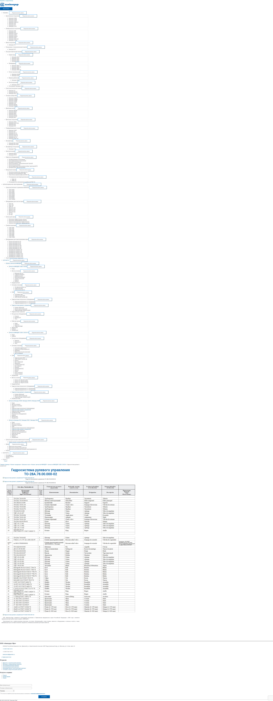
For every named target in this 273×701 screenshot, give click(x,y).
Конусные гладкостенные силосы (17, 219)
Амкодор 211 (12, 45)
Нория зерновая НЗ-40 (15, 241)
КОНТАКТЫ (6, 453)
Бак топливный (19, 353)
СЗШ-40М (11, 233)
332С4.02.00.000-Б (20, 290)
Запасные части (26, 464)
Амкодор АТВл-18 (13, 138)
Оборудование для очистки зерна (14, 201)
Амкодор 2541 (15, 58)
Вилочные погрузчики (12, 119)
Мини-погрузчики (10, 42)
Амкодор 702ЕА (13, 98)
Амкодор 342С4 (13, 36)
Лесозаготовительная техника (14, 51)
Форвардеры (12, 63)
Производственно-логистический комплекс (14, 668)
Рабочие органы (16, 321)
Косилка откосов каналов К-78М (17, 173)
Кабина (14, 329)
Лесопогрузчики (13, 82)
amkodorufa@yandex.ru (9, 654)
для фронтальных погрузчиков (17, 159)
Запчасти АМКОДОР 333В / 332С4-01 (19, 332)
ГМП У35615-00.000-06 (21, 359)
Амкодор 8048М (13, 106)
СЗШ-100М (12, 237)
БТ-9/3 (10, 214)
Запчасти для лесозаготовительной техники (17, 439)
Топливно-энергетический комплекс (12, 669)
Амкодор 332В (13, 18)
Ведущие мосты (19, 273)
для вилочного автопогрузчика (17, 167)
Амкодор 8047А (13, 104)
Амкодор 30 (12, 131)
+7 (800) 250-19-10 (6, 657)
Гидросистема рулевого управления (21, 305)
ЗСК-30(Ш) (12, 193)
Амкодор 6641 (12, 113)
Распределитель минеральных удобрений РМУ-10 (22, 182)
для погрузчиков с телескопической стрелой (21, 163)
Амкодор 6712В (13, 116)
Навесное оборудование (12, 157)
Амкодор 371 (12, 25)
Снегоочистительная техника (13, 88)
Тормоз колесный (19, 278)
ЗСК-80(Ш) (11, 198)
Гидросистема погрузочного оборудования (23, 299)
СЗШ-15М (11, 229)
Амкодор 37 (12, 90)
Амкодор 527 (12, 49)
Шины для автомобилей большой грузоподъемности (22, 449)
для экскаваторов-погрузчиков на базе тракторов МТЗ (23, 166)
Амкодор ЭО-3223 (13, 143)
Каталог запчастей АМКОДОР (13, 263)
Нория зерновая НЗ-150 (15, 248)
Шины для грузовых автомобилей (17, 447)
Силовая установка (17, 285)
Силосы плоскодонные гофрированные (19, 223)
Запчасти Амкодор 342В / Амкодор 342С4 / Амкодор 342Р (24, 400)
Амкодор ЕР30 (12, 155)
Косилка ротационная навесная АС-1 (18, 172)
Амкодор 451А (12, 122)
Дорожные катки (10, 108)
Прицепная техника (11, 169)
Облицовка (15, 327)
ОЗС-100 (11, 205)
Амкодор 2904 (15, 80)
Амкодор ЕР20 (12, 153)
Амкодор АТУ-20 (13, 134)
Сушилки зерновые (11, 225)
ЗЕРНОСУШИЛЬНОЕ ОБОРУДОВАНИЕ (12, 184)
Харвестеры (12, 54)
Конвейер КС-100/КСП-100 (16, 254)
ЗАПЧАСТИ (6, 260)
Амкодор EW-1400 (13, 144)
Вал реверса (18, 366)
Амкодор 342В (13, 21)
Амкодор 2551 (15, 59)
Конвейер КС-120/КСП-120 (16, 255)
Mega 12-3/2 (12, 207)
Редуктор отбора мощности (22, 349)
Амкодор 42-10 (13, 137)
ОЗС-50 (11, 203)
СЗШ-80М (11, 235)
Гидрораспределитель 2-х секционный (25, 301)
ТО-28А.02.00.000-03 (20, 287)
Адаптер (17, 324)
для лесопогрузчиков (14, 165)
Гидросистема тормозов (18, 311)
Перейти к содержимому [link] (6, 0)
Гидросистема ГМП (20, 295)
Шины (7, 444)
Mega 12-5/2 (12, 210)
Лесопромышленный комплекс (11, 665)
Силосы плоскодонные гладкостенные (19, 221)
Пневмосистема (16, 398)
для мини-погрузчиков (15, 162)
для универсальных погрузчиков (17, 160)
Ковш (16, 323)
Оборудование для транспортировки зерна (17, 239)
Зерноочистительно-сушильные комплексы (17, 187)
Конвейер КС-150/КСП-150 (16, 256)
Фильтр (17, 370)
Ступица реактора (19, 364)
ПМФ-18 (14, 179)
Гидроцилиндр (18, 326)
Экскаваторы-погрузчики (12, 146)
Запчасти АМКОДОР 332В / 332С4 (18, 266)
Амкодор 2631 (15, 65)
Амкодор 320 (12, 32)
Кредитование (9, 456)
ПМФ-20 (14, 180)
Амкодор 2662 (15, 68)
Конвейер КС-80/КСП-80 (15, 252)
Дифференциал (19, 276)
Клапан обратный (19, 307)
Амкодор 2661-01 (16, 67)
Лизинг (8, 458)
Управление (15, 330)
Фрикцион (17, 363)
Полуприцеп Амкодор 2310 (16, 86)
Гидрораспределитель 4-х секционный (25, 303)
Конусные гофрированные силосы (18, 220)
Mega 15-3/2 (12, 209)
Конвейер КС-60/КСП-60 (15, 251)
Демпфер (17, 350)
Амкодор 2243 (15, 75)
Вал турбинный (19, 362)
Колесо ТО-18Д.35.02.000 (21, 382)
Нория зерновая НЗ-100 (15, 245)
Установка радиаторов (20, 348)
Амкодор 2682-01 (16, 69)
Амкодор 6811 (12, 117)
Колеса (16, 281)
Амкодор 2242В (16, 74)
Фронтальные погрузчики (12, 16)
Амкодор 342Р (13, 130)
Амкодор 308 (12, 31)
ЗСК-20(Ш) (11, 192)
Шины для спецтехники (15, 446)
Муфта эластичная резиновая (22, 352)
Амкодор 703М (13, 102)
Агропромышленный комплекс (11, 667)
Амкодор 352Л (15, 84)
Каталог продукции (16, 464)
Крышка (17, 367)
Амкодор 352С (13, 37)
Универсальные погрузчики (13, 28)
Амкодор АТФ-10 (13, 136)
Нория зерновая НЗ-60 (15, 243)
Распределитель (19, 368)
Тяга (16, 319)
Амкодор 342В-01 (13, 22)
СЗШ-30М (11, 231)
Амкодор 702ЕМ (13, 99)
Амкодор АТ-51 (13, 133)
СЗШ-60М (11, 234)
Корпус (16, 360)
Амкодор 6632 (12, 112)
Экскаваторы (9, 140)
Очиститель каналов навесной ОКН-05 (19, 174)
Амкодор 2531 (15, 57)
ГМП (13, 292)
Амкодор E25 (12, 126)
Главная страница (4, 464)
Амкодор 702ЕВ (13, 100)
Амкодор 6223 (12, 114)
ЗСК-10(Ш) (11, 189)
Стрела (17, 316)
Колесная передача (20, 277)
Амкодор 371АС (13, 40)
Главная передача (19, 274)
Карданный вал (16, 282)
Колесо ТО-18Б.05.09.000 (21, 381)
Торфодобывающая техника (13, 128)
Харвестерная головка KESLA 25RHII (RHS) (20, 442)
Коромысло (18, 317)
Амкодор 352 (12, 23)
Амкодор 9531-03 (13, 93)
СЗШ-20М (11, 230)
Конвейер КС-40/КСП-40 (15, 249)
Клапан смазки (18, 374)
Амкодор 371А (12, 26)
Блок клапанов (18, 372)
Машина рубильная (14, 78)
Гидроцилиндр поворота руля (22, 310)
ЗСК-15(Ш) (11, 191)
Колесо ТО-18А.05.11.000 (21, 380)
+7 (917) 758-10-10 (7, 649)
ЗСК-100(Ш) (12, 199)
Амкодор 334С (13, 35)
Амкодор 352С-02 (13, 39)
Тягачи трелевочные (14, 72)
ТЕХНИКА (5, 12)
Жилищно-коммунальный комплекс (12, 664)
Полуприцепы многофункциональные (19, 177)
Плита (16, 371)
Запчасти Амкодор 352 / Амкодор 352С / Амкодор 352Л (23, 420)
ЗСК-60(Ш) (11, 196)
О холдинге (9, 455)
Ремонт (8, 450)
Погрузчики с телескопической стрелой (16, 47)
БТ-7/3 (10, 213)
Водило (17, 280)
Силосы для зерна (10, 216)
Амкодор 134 (12, 103)
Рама (13, 268)
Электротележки (10, 151)
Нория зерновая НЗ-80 (15, 244)
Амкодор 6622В (13, 110)
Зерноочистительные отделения (14, 258)
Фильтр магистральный (21, 309)
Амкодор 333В (13, 19)
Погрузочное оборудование (19, 314)
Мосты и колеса (16, 271)
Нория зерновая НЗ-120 (15, 247)
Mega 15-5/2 (12, 212)
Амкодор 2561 (15, 61)
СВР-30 (11, 206)
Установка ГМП (19, 294)
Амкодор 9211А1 (13, 92)
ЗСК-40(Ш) (12, 195)
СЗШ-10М (11, 227)
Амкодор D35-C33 (14, 123)
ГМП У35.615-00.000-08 (21, 297)
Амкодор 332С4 (13, 33)
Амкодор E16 (12, 124)
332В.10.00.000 (19, 288)
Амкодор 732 (12, 149)
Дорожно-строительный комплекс (12, 662)
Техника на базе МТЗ (11, 95)
